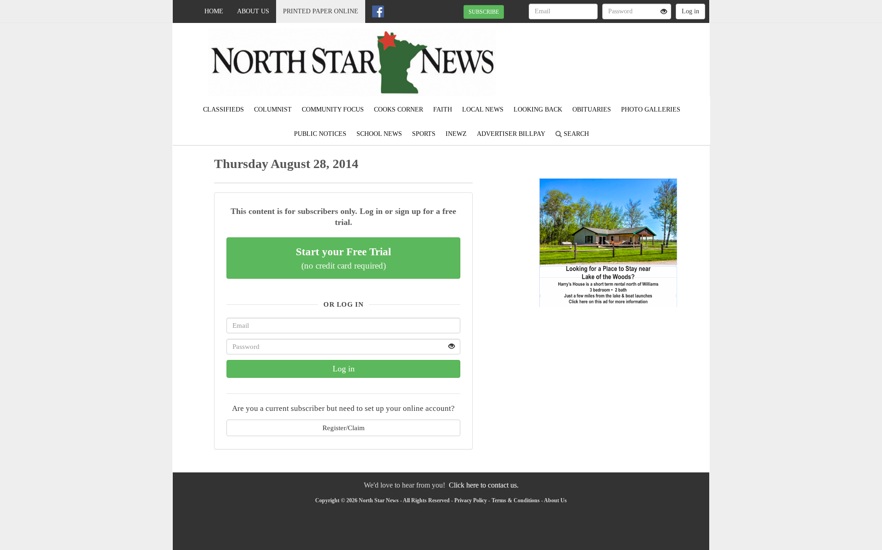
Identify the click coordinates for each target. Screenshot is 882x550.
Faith (442, 109)
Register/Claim (343, 428)
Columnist (273, 109)
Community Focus (333, 109)
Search (575, 133)
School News (379, 133)
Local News (482, 109)
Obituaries (591, 109)
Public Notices (320, 133)
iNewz (456, 133)
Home (213, 11)
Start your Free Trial (343, 258)
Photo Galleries (650, 109)
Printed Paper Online (320, 11)
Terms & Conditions (516, 500)
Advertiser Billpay (511, 133)
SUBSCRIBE (484, 12)
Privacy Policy (470, 500)
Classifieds (223, 109)
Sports (423, 133)
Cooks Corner (398, 109)
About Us (253, 11)
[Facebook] (378, 11)
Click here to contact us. (484, 485)
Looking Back (538, 109)
